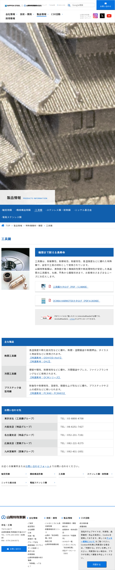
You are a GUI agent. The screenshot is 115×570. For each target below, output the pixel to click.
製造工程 (48, 541)
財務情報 (31, 554)
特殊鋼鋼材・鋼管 (69, 523)
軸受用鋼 (7, 210)
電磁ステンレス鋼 (12, 217)
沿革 (29, 532)
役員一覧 (31, 536)
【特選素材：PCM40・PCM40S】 (47, 393)
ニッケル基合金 (83, 210)
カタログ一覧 (67, 541)
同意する (97, 564)
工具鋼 (38, 210)
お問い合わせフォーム (37, 466)
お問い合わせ (105, 6)
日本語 (52, 5)
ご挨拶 (30, 523)
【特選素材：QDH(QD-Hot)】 (46, 357)
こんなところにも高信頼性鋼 (52, 524)
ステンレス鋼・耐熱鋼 (59, 210)
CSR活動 (56, 14)
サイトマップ (42, 5)
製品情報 (41, 14)
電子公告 (31, 551)
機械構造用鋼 (23, 210)
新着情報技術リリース (52, 530)
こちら (72, 319)
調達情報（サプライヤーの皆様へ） (35, 546)
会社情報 (10, 14)
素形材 (64, 526)
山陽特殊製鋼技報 (52, 544)
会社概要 (31, 529)
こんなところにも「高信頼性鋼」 (69, 545)
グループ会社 (33, 542)
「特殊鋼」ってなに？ (34, 564)
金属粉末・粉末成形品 (70, 530)
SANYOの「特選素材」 (69, 536)
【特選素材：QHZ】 (40, 361)
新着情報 (83, 526)
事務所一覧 (32, 539)
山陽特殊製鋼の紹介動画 (35, 558)
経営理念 (31, 526)
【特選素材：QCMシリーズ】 (45, 377)
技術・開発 (26, 14)
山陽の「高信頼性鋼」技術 (52, 536)
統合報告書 (84, 523)
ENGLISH (61, 5)
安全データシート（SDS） (69, 551)
